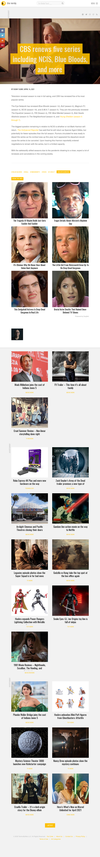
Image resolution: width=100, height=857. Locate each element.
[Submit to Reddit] (2, 40)
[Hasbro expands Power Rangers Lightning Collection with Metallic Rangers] (29, 600)
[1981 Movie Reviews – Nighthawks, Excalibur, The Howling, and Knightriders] (29, 647)
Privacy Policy (80, 836)
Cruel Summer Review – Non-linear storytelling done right (30, 432)
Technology (29, 488)
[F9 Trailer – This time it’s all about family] (70, 366)
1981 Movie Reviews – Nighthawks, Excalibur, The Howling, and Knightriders (30, 668)
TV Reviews (29, 439)
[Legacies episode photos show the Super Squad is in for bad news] (29, 554)
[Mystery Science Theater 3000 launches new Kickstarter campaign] (29, 742)
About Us (59, 836)
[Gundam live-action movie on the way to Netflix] (70, 508)
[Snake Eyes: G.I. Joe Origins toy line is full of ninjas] (70, 600)
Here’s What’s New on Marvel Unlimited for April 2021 (70, 808)
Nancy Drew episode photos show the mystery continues (70, 762)
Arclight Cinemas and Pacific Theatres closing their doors (29, 528)
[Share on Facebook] (2, 30)
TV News (29, 580)
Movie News (30, 392)
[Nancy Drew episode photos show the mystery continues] (70, 742)
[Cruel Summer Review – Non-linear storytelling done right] (29, 412)
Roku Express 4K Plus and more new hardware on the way (29, 482)
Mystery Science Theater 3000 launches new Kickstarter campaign (29, 762)
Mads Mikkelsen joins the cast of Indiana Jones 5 (30, 386)
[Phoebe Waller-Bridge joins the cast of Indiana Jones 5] (29, 696)
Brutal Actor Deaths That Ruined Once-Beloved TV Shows (70, 311)
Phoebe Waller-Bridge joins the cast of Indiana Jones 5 (29, 716)
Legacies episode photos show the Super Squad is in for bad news (29, 574)
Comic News (70, 815)
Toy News (29, 627)
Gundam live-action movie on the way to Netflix (70, 528)
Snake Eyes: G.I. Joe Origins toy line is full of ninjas (70, 620)
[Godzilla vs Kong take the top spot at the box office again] (70, 554)
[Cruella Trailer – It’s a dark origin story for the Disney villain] (29, 789)
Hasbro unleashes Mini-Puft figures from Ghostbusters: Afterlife (70, 716)
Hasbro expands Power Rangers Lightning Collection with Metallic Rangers (29, 622)
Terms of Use (44, 839)
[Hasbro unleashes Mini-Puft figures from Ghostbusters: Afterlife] (70, 696)
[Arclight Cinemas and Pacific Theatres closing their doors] (29, 508)
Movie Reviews (29, 673)
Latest (50, 825)
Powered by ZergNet (82, 316)
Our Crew (50, 836)
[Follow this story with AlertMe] (2, 45)
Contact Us (69, 836)
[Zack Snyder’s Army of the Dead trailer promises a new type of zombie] (70, 462)
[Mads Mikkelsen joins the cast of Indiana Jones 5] (29, 366)
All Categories (56, 839)
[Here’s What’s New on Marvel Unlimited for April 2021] (70, 789)
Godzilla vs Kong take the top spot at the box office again (70, 574)
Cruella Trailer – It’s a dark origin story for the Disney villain (29, 808)
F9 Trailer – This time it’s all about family (70, 386)
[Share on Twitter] (2, 35)
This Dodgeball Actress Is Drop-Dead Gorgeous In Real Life (29, 311)
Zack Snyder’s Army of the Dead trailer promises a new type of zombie (70, 484)
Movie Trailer (60, 355)
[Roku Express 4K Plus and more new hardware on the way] (29, 462)
